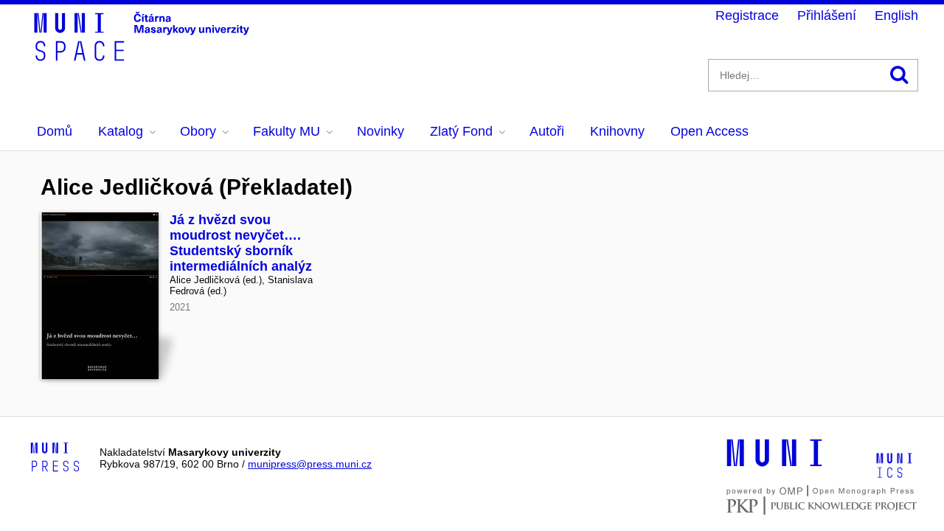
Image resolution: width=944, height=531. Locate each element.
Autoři (547, 131)
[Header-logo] (144, 56)
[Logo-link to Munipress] (55, 458)
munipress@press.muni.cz (310, 464)
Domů (54, 131)
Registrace (747, 15)
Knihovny (617, 131)
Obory (198, 131)
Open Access (709, 131)
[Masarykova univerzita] (774, 465)
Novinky (380, 131)
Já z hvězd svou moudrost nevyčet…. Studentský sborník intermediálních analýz (241, 243)
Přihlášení (826, 15)
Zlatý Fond (461, 131)
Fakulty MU (286, 131)
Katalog (120, 131)
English (896, 15)
